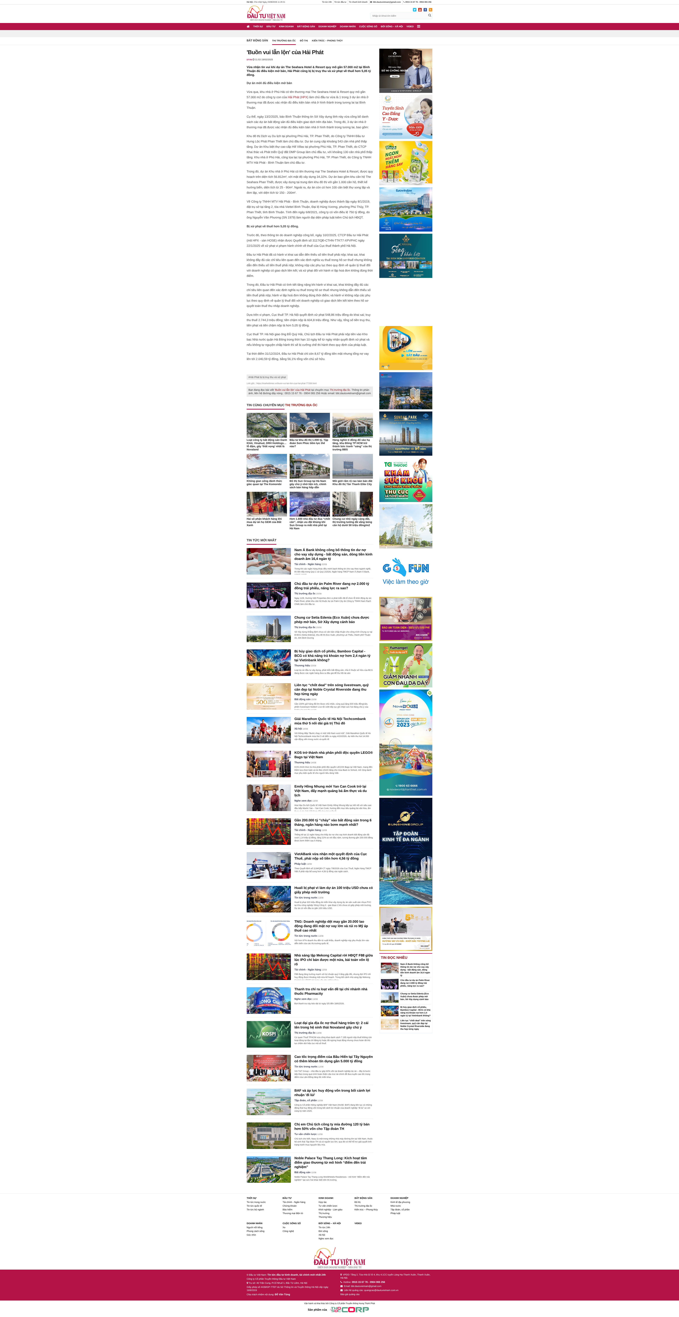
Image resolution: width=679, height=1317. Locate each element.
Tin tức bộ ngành (255, 1209)
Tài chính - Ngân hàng (307, 564)
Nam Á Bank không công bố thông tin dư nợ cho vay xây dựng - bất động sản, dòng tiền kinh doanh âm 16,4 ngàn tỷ (333, 554)
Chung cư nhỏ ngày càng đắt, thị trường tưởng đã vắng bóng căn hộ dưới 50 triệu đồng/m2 (352, 522)
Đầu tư (270, 26)
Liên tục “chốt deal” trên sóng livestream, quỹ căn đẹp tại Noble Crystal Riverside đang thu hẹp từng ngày (331, 689)
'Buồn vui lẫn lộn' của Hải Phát (293, 389)
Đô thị (304, 40)
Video (410, 26)
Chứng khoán (290, 1205)
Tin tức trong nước (306, 897)
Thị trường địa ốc (284, 40)
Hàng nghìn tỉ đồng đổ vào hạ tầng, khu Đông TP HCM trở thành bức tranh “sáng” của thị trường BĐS (352, 445)
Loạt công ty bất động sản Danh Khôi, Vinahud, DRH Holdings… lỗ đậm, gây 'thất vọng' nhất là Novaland (267, 445)
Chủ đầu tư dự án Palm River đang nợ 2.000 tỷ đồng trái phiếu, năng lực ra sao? (415, 983)
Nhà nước (395, 1205)
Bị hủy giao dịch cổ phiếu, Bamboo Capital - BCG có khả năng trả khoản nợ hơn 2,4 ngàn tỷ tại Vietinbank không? (332, 656)
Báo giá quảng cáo (349, 1294)
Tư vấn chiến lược (305, 1134)
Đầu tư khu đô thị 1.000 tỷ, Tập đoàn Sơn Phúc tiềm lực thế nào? (309, 443)
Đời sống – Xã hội (392, 26)
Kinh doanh (286, 26)
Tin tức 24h (327, 2)
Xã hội (298, 728)
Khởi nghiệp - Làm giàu (331, 1209)
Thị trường (324, 1213)
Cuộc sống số (368, 26)
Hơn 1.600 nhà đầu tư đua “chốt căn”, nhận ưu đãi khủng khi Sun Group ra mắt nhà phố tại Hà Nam (310, 523)
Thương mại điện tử (293, 1213)
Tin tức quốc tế (254, 1205)
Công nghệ (288, 1231)
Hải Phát (293, 97)
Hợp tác (323, 1202)
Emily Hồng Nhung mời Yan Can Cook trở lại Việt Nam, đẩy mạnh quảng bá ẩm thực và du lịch (330, 791)
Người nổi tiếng (255, 1227)
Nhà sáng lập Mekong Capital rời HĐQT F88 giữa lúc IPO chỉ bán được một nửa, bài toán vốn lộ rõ (333, 960)
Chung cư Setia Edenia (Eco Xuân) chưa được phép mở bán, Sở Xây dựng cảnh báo (414, 996)
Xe (284, 1227)
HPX (304, 97)
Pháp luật (300, 864)
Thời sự (258, 26)
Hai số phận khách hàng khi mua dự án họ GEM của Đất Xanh (264, 522)
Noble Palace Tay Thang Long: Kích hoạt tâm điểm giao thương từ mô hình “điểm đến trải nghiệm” (330, 1162)
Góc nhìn (251, 1235)
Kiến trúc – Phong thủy (327, 40)
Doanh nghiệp (327, 26)
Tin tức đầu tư (340, 2)
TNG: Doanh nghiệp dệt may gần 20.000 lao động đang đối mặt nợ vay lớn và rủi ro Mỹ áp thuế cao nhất (331, 926)
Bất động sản (306, 26)
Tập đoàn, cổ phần (305, 1100)
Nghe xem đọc (303, 800)
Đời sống (323, 1231)
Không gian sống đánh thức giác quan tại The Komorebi (264, 483)
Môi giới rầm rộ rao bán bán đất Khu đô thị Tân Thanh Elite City (352, 483)
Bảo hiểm (287, 1209)
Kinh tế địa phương (400, 1202)
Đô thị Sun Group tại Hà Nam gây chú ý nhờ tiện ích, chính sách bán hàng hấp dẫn (308, 484)
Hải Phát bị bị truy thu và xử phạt (268, 377)
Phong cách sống (255, 1231)
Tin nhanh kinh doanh (358, 2)
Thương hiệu (302, 665)
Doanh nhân (348, 26)
